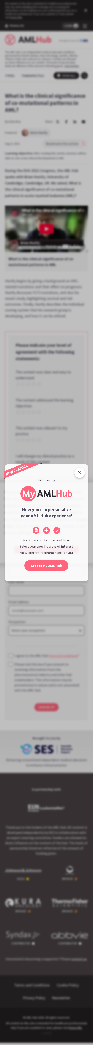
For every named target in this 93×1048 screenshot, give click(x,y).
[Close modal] (79, 473)
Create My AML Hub (46, 565)
